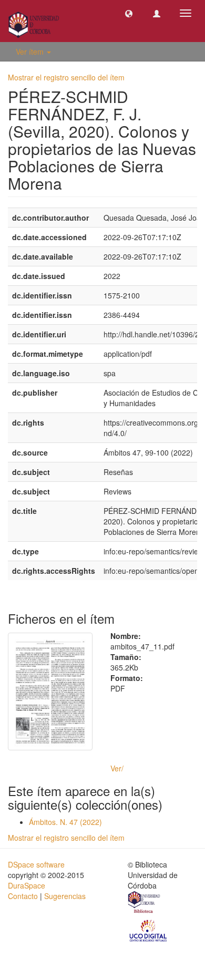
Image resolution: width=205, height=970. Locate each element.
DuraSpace (26, 885)
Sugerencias (65, 896)
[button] (128, 13)
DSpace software (36, 864)
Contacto (23, 896)
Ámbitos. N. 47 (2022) (65, 822)
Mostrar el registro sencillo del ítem (66, 77)
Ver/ (117, 768)
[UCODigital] (149, 930)
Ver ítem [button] (31, 51)
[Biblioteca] (144, 904)
